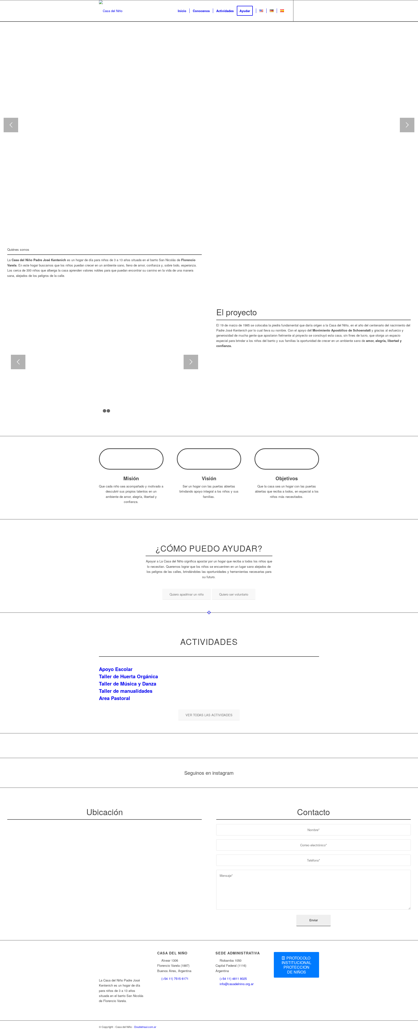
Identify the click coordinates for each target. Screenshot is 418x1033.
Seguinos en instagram (209, 772)
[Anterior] (11, 125)
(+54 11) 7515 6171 (174, 978)
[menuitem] (182, 11)
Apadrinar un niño (184, 46)
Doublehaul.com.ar (145, 1027)
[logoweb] (110, 11)
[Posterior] (407, 125)
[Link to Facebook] (308, 10)
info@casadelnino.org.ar (237, 983)
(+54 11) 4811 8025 (233, 978)
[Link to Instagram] (301, 10)
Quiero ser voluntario (231, 46)
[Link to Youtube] (315, 10)
